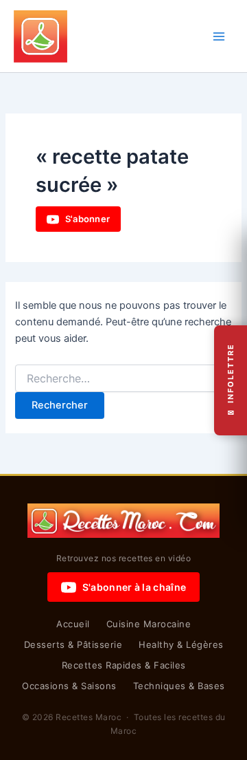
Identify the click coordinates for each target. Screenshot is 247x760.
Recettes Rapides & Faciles (124, 665)
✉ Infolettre (230, 380)
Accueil (73, 623)
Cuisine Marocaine (148, 623)
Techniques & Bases (179, 685)
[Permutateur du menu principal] (218, 36)
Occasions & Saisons (69, 685)
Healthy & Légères (181, 644)
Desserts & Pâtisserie (73, 644)
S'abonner (87, 218)
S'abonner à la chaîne (134, 587)
